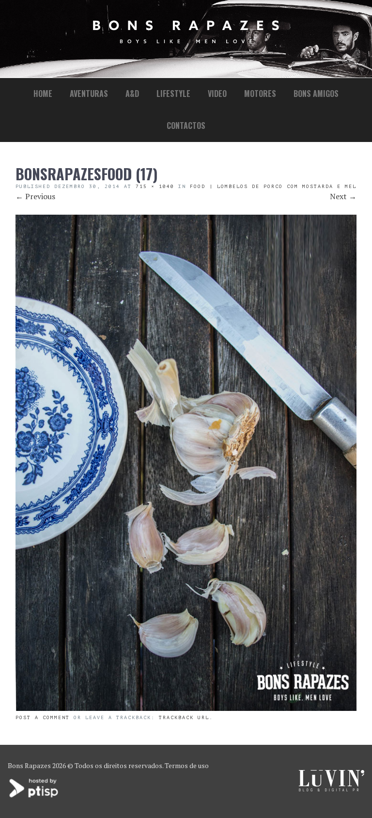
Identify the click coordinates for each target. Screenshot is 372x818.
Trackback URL (184, 717)
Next (343, 196)
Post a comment (43, 717)
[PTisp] (34, 796)
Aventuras (89, 93)
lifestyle (173, 93)
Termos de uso (187, 765)
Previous (35, 196)
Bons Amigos (316, 93)
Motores (260, 93)
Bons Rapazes (29, 765)
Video (217, 93)
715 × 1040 (155, 186)
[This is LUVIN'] (331, 788)
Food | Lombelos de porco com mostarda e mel (273, 186)
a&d (132, 93)
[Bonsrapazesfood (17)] (186, 708)
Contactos (186, 125)
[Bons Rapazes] (186, 41)
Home (42, 93)
